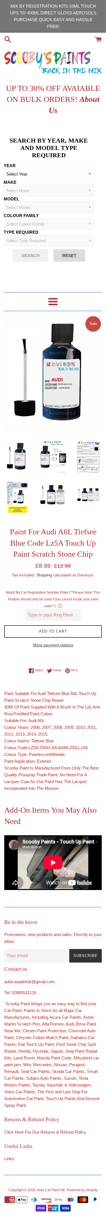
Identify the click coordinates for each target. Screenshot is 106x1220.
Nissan (60, 1064)
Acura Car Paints (65, 1017)
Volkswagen (79, 1085)
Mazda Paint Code (54, 1057)
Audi (70, 1024)
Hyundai (40, 1051)
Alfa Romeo (53, 1024)
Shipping (44, 575)
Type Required (21, 232)
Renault (11, 1071)
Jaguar (56, 1051)
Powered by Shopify (82, 1190)
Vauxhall (54, 1085)
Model (11, 198)
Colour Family (21, 215)
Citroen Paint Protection (44, 1030)
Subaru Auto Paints (43, 1078)
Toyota (38, 1085)
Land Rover (24, 1057)
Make (10, 182)
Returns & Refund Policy (63, 1132)
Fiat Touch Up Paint (36, 1044)
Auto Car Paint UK (51, 1190)
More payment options (53, 645)
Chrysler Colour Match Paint (42, 1037)
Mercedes (42, 1064)
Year (10, 165)
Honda (24, 1051)
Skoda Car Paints (68, 1071)
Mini (27, 1064)
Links (9, 1158)
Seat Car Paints (35, 1071)
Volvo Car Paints (19, 1091)
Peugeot (77, 1064)
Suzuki (70, 1078)
